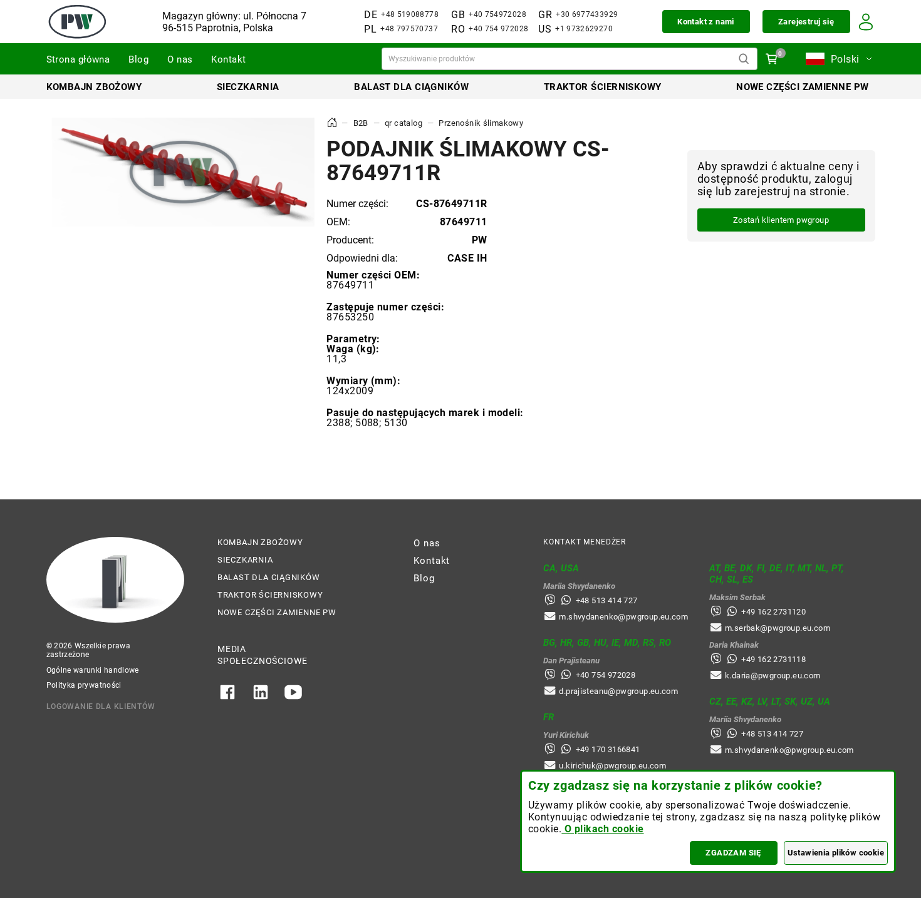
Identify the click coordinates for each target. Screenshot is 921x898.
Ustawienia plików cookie (836, 852)
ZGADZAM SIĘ (733, 852)
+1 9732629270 (584, 28)
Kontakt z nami (705, 21)
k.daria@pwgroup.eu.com (773, 675)
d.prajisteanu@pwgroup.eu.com (618, 691)
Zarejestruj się (806, 21)
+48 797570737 (409, 28)
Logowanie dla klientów (100, 706)
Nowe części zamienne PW (802, 87)
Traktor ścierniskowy (603, 87)
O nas (179, 59)
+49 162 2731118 (773, 659)
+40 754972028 (497, 14)
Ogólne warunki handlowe (92, 670)
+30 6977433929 (587, 14)
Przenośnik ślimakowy (481, 123)
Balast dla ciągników (411, 87)
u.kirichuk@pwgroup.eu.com (612, 765)
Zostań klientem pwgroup (781, 220)
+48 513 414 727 (607, 600)
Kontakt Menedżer (584, 542)
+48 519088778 (410, 14)
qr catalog (403, 123)
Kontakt (228, 59)
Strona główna (78, 59)
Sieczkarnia (248, 87)
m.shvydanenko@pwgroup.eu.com (623, 616)
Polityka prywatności (84, 685)
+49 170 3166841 (608, 749)
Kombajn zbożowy (94, 87)
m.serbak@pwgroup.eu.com (777, 628)
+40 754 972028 (498, 28)
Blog (138, 59)
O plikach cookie (602, 829)
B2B (360, 123)
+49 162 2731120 (773, 611)
